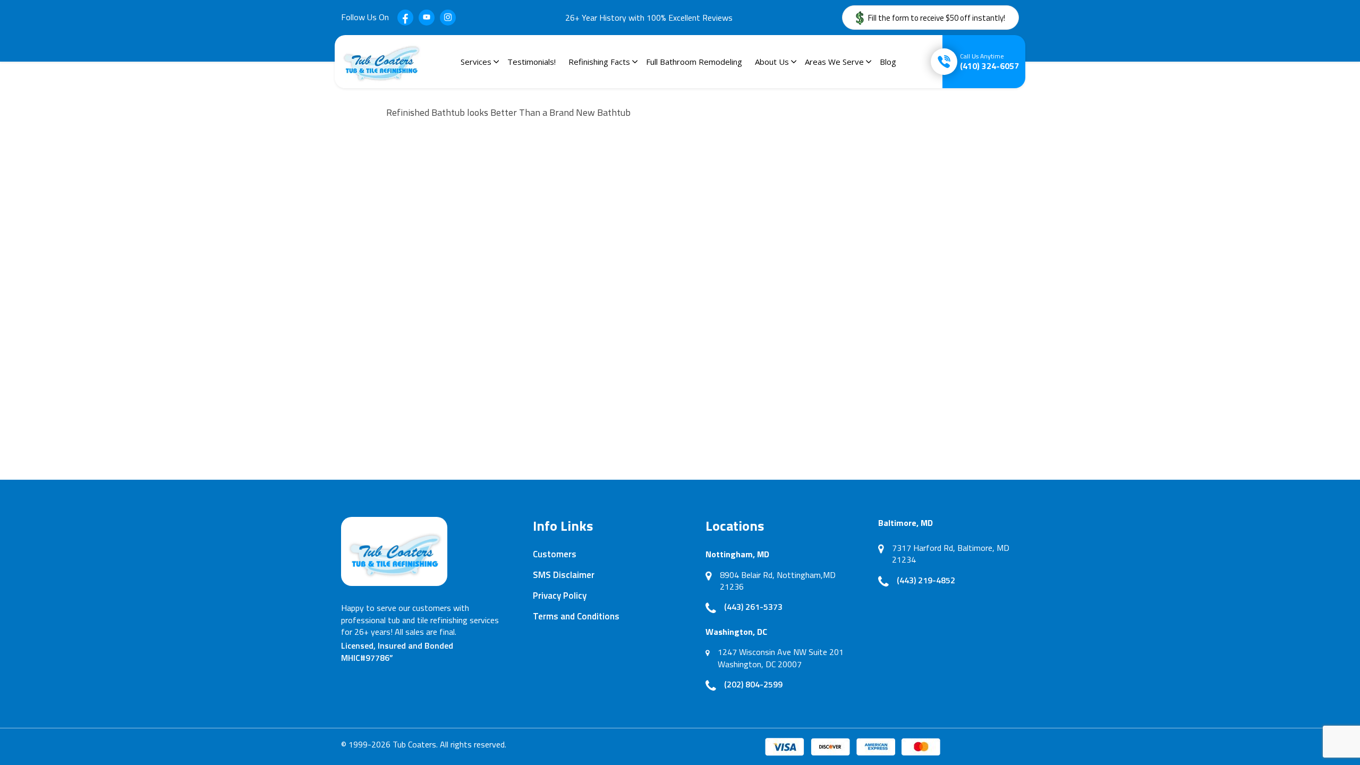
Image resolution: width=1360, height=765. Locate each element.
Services (476, 61)
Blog (888, 61)
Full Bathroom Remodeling (694, 61)
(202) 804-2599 (753, 684)
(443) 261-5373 (753, 607)
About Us (772, 61)
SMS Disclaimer (563, 575)
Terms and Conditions (576, 616)
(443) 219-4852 (926, 580)
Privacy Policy (559, 595)
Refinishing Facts (599, 61)
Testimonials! (531, 61)
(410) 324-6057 (989, 61)
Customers (554, 554)
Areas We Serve (834, 61)
